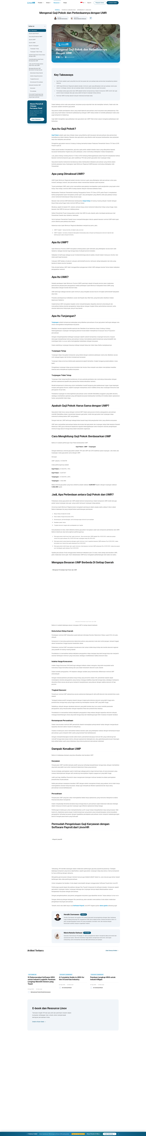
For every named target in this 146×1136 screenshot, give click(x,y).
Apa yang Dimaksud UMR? (36, 36)
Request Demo (100, 2)
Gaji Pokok (55, 135)
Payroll (57, 10)
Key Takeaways (33, 30)
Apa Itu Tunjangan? (34, 45)
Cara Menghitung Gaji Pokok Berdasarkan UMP (36, 60)
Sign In (89, 2)
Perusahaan (33, 91)
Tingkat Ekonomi (34, 79)
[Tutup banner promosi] (118, 1134)
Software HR (32, 974)
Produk (40, 2)
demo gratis (104, 905)
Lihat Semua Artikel (111, 950)
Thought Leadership (66, 974)
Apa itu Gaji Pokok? (34, 33)
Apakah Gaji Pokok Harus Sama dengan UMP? (37, 55)
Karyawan (32, 88)
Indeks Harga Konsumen (36, 76)
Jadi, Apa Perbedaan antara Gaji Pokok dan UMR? (36, 64)
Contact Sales (113, 2)
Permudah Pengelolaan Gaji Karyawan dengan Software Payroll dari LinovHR (36, 95)
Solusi (48, 2)
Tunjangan (55, 322)
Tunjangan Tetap (34, 48)
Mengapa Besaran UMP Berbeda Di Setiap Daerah (35, 69)
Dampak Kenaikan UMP (35, 85)
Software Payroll (78, 905)
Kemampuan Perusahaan (36, 82)
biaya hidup (86, 201)
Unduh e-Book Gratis (38, 1021)
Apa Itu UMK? (32, 42)
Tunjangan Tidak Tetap (36, 51)
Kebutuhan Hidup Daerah (36, 73)
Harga (65, 2)
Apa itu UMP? (32, 39)
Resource (56, 3)
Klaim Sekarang (36, 119)
